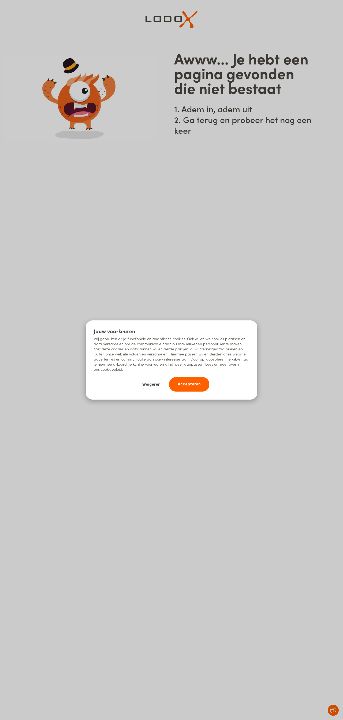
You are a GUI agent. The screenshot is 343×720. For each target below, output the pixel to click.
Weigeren (151, 384)
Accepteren (189, 384)
